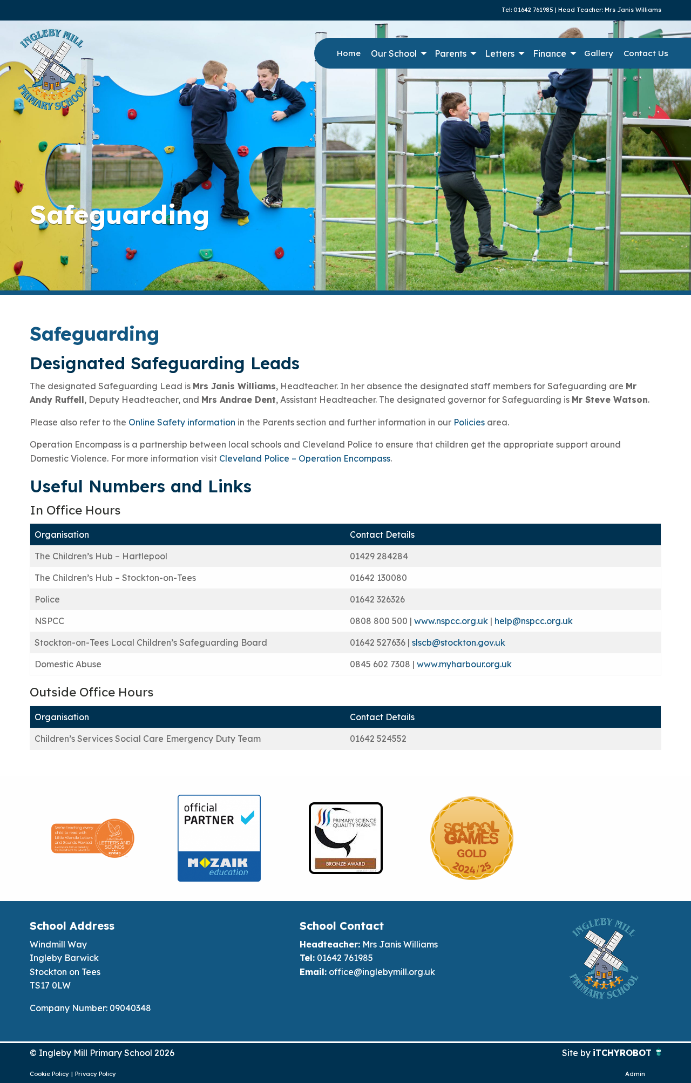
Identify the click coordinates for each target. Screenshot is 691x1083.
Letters (499, 53)
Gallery (598, 53)
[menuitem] (348, 53)
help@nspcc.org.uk (533, 620)
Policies (469, 422)
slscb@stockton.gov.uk (458, 642)
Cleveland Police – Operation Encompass (304, 458)
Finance (549, 53)
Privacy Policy (95, 1074)
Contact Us (646, 53)
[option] (93, 838)
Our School (394, 53)
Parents (450, 53)
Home (349, 53)
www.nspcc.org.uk (451, 620)
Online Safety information (181, 422)
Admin (635, 1074)
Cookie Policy (49, 1074)
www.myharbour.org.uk (464, 664)
